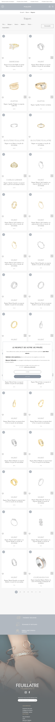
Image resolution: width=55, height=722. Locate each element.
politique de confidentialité (29, 367)
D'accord (27, 376)
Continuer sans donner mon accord (42, 344)
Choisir (27, 371)
